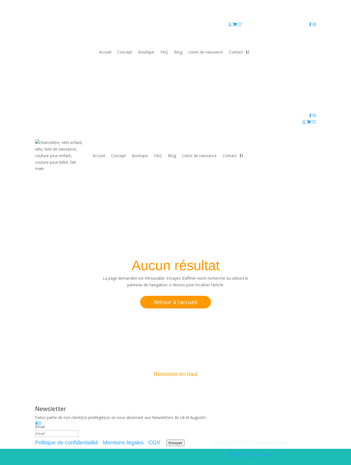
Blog (178, 52)
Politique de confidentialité (66, 443)
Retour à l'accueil (175, 302)
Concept (124, 52)
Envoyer (175, 442)
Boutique (146, 52)
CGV (154, 443)
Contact (236, 52)
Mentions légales (123, 443)
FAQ (164, 52)
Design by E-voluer (250, 455)
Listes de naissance (205, 52)
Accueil (105, 52)
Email (40, 426)
